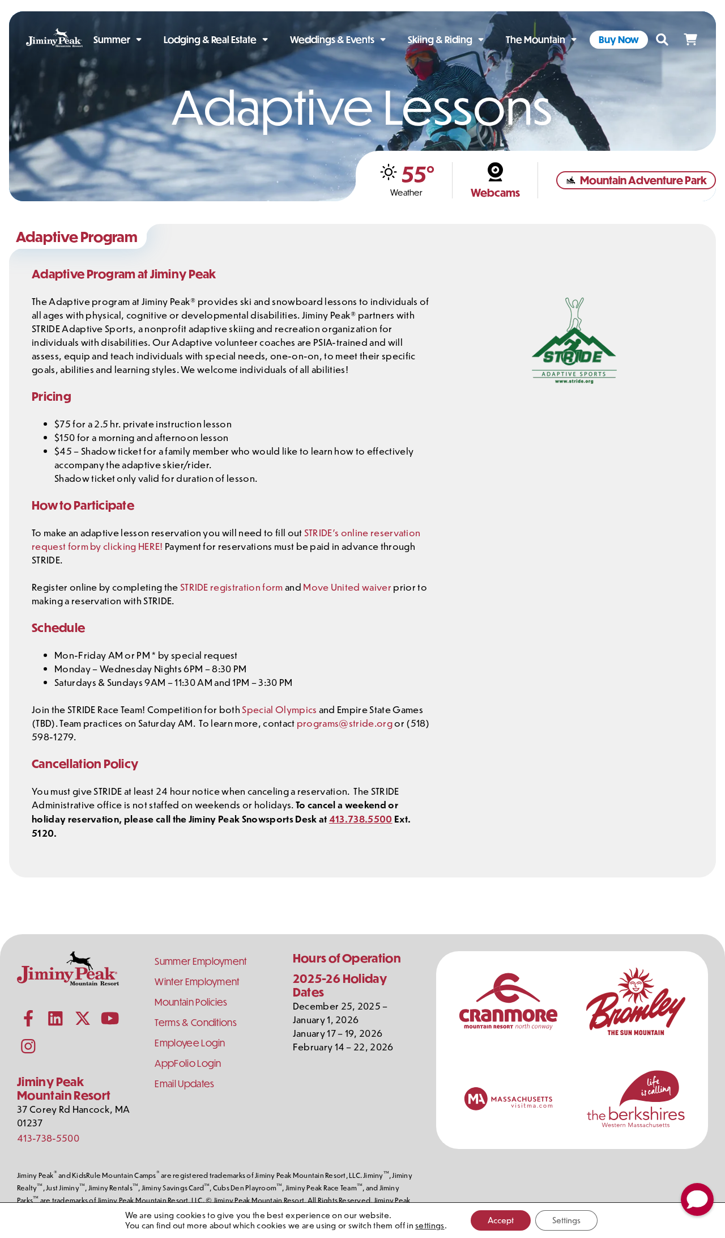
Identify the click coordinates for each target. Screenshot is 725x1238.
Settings (566, 1220)
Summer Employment (200, 961)
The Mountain (535, 39)
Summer (111, 39)
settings (430, 1225)
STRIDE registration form (231, 586)
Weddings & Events (332, 39)
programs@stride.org (345, 722)
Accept (501, 1220)
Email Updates (184, 1083)
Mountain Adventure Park (643, 180)
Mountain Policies (191, 1002)
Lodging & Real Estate (210, 39)
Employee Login (190, 1043)
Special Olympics (279, 709)
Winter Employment (197, 981)
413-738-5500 (48, 1137)
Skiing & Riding (440, 39)
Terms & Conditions (196, 1022)
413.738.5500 (361, 818)
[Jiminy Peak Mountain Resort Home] (54, 39)
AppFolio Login (188, 1063)
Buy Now (619, 39)
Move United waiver (348, 586)
